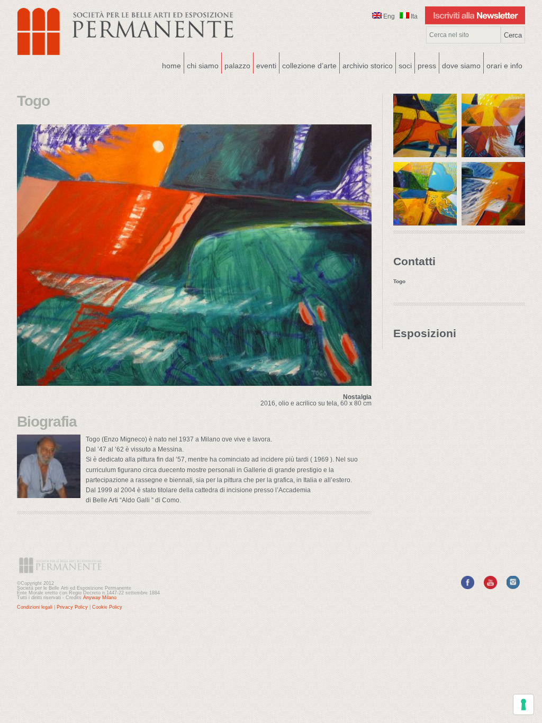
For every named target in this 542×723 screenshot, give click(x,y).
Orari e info (504, 65)
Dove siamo (460, 64)
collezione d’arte (309, 65)
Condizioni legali (34, 607)
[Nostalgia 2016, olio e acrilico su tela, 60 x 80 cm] (194, 382)
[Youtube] (490, 587)
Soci (405, 65)
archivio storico (367, 65)
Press (427, 65)
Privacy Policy (72, 607)
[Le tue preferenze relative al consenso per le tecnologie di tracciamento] (523, 704)
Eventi (265, 64)
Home (171, 65)
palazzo (236, 64)
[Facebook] (467, 587)
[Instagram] (513, 587)
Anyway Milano (99, 597)
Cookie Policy (107, 607)
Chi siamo (201, 64)
